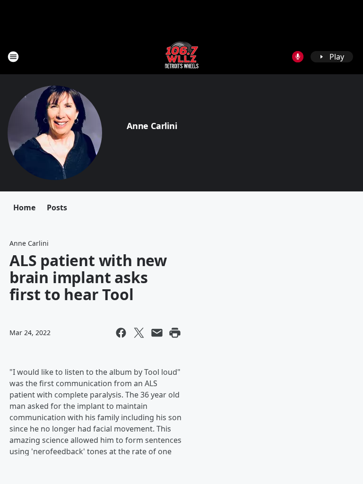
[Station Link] (181, 56)
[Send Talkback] (297, 56)
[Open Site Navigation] (13, 56)
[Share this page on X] (139, 332)
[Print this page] (175, 332)
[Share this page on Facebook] (121, 332)
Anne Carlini (152, 125)
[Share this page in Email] (157, 332)
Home (24, 207)
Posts (57, 207)
